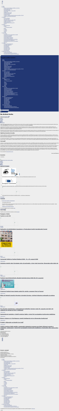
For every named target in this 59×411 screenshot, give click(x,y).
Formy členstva (7, 18)
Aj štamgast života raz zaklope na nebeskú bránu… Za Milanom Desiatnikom (16, 195)
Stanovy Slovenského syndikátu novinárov (12, 61)
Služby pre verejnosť (6, 51)
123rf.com (33, 408)
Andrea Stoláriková (5, 116)
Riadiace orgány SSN (8, 12)
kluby (6, 160)
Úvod (3, 6)
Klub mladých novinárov (8, 37)
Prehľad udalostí (9, 27)
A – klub (5, 33)
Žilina (5, 85)
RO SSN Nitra (6, 46)
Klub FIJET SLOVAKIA (8, 35)
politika (11, 160)
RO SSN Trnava (7, 49)
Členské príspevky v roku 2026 (9, 73)
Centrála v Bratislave (8, 44)
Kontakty (4, 96)
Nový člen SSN (6, 19)
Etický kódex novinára (8, 62)
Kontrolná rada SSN (7, 13)
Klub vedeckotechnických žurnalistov (11, 41)
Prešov (5, 29)
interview (3, 160)
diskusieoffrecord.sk (10, 151)
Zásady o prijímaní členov (8, 20)
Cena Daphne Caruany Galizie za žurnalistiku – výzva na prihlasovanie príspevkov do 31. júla (19, 176)
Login (14, 208)
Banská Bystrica (7, 25)
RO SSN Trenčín (7, 48)
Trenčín (5, 30)
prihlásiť (18, 211)
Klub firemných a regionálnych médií (11, 34)
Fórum (5, 23)
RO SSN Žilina (6, 50)
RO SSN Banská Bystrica (8, 43)
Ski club (5, 42)
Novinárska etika (7, 9)
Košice (5, 26)
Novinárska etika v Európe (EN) (9, 10)
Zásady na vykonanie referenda (10, 16)
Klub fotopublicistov (8, 36)
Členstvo (3, 17)
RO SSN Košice (6, 45)
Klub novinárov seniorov (8, 38)
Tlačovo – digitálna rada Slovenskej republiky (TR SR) (14, 15)
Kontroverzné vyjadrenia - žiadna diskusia (8, 200)
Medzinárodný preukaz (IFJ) (9, 22)
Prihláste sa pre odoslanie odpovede (8, 206)
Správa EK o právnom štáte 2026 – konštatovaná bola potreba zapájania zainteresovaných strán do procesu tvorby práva (24, 186)
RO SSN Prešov (7, 47)
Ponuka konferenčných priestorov (10, 53)
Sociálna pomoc (7, 14)
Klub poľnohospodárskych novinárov (11, 39)
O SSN (3, 7)
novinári (8, 160)
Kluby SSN (6, 11)
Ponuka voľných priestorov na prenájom (11, 107)
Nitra (5, 28)
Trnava (5, 84)
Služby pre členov (7, 21)
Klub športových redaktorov (9, 40)
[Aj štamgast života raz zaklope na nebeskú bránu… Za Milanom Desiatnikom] (11, 194)
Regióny (3, 24)
